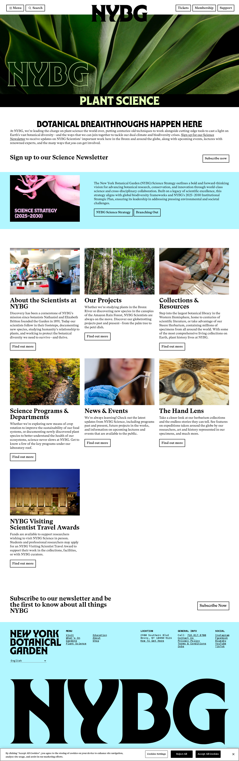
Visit (70, 635)
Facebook (221, 638)
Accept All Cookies (208, 754)
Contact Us (186, 638)
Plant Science (76, 643)
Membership (204, 8)
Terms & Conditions (192, 643)
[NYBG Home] (119, 13)
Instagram (222, 635)
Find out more (23, 346)
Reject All (181, 754)
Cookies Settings (156, 754)
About (97, 638)
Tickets (183, 8)
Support (226, 8)
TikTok (220, 646)
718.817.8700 (196, 635)
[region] (119, 754)
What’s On (73, 638)
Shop (96, 640)
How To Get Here (152, 640)
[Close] (233, 754)
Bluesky (220, 640)
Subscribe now (216, 158)
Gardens (71, 640)
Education (100, 635)
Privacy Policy (189, 640)
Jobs (181, 646)
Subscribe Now (213, 606)
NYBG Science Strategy (113, 212)
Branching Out (147, 212)
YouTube (220, 643)
